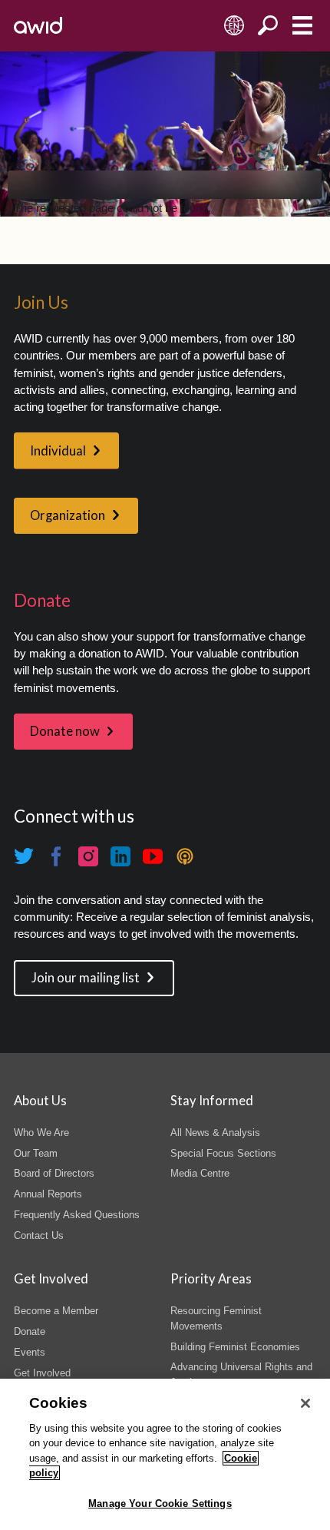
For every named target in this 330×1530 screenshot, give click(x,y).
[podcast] (185, 856)
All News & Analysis (215, 1132)
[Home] (38, 25)
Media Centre (199, 1173)
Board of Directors (54, 1173)
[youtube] (153, 856)
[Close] (305, 1403)
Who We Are (41, 1132)
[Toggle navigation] (302, 26)
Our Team (36, 1153)
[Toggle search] (268, 26)
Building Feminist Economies (235, 1347)
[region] (165, 1454)
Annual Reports (48, 1194)
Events (29, 1352)
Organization (67, 515)
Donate (29, 1331)
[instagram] (88, 856)
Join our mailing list (85, 977)
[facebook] (56, 856)
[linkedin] (120, 856)
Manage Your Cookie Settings (160, 1503)
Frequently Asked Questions (77, 1214)
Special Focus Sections (223, 1153)
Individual (58, 451)
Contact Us (39, 1235)
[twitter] (24, 856)
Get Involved (42, 1373)
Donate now (65, 731)
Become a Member (56, 1310)
